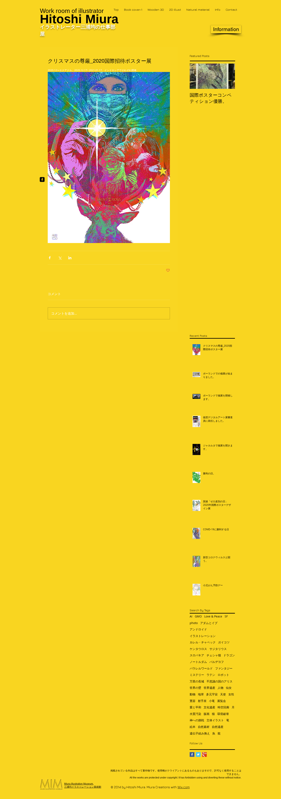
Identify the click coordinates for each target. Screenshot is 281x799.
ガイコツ (224, 642)
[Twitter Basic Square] (198, 754)
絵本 (192, 727)
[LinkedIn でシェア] (70, 258)
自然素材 (203, 727)
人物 (220, 688)
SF (226, 616)
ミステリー (197, 675)
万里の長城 (197, 681)
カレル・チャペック (203, 642)
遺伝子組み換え (200, 733)
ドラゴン (229, 655)
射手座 (202, 701)
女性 (231, 694)
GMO (198, 616)
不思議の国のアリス (219, 681)
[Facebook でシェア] (50, 258)
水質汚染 (195, 714)
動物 (192, 694)
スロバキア (197, 655)
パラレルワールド (201, 668)
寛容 (192, 701)
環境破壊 (223, 714)
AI (191, 616)
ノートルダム (198, 662)
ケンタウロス (198, 649)
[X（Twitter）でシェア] (60, 258)
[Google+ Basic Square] (204, 754)
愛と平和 (195, 707)
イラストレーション (203, 636)
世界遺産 (209, 688)
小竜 (212, 701)
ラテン (211, 675)
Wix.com (184, 787)
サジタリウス (218, 649)
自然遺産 (217, 727)
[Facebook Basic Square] (192, 754)
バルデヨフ (216, 662)
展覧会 (221, 701)
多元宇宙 (212, 694)
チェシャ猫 (214, 655)
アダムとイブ (208, 623)
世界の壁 (195, 688)
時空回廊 (223, 707)
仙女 (229, 688)
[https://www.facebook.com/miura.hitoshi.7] (42, 179)
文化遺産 (209, 707)
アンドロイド (198, 629)
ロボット (223, 675)
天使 (223, 694)
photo (194, 623)
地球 (201, 694)
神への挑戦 (197, 720)
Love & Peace (213, 616)
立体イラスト (215, 720)
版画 (206, 714)
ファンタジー (223, 668)
